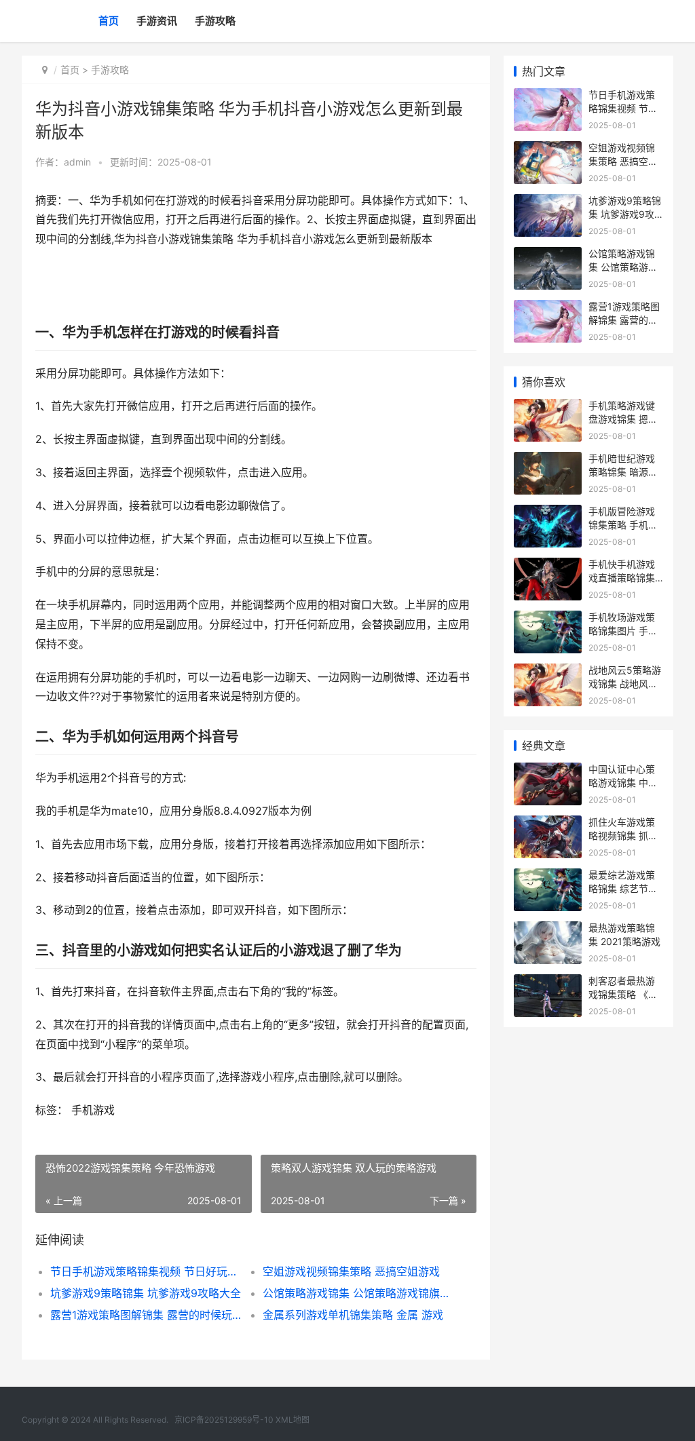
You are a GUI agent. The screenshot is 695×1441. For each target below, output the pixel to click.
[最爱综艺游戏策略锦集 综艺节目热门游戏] (548, 877)
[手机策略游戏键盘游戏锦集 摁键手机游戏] (548, 407)
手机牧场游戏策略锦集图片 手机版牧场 (623, 630)
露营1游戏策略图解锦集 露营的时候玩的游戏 (146, 1315)
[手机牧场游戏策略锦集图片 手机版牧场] (548, 619)
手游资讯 (156, 20)
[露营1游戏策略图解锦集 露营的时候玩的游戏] (548, 308)
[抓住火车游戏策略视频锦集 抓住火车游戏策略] (548, 824)
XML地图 (292, 1420)
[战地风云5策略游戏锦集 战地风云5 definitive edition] (548, 672)
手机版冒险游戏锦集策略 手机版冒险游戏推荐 (623, 524)
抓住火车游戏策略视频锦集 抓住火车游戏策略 (623, 835)
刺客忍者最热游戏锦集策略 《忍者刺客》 (623, 994)
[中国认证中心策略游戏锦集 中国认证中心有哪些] (548, 771)
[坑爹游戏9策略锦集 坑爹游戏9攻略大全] (548, 202)
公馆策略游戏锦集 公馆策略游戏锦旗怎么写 (358, 1293)
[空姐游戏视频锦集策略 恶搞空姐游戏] (548, 149)
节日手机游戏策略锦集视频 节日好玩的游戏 (146, 1271)
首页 (108, 20)
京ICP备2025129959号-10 (224, 1420)
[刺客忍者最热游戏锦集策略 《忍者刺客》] (548, 982)
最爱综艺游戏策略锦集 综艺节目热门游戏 (623, 888)
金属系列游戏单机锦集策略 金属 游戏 (353, 1315)
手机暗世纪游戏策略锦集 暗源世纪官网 (623, 472)
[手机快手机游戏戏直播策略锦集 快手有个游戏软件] (548, 566)
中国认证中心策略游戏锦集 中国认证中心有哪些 (623, 782)
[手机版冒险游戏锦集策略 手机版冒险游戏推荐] (548, 513)
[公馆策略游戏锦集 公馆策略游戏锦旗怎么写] (548, 255)
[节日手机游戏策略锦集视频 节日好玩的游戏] (548, 96)
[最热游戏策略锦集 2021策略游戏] (548, 930)
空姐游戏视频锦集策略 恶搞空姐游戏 (351, 1271)
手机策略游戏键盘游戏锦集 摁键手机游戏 (623, 419)
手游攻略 (215, 20)
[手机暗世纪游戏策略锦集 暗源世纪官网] (548, 460)
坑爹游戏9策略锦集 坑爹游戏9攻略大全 (145, 1293)
